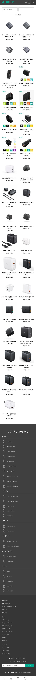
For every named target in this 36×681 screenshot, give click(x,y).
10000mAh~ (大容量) (12, 481)
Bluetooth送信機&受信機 (13, 546)
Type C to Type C (11, 511)
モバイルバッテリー (8, 471)
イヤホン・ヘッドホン (12, 541)
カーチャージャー (11, 456)
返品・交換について (7, 625)
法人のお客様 (5, 647)
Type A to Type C (11, 506)
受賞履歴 (4, 609)
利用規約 (4, 640)
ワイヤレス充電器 (11, 451)
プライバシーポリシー (7, 631)
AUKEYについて (6, 603)
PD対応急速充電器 (11, 446)
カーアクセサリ (7, 551)
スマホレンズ (10, 581)
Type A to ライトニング (12, 496)
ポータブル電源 (10, 461)
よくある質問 (5, 634)
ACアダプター (10, 441)
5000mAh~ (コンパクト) (12, 476)
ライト (8, 571)
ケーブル (5, 491)
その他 (4, 566)
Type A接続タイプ (11, 526)
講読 (29, 665)
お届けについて (6, 628)
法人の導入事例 (6, 653)
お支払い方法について (7, 623)
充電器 (4, 436)
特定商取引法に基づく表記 (9, 606)
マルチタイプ (10, 515)
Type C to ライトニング (12, 501)
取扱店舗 (4, 612)
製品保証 (4, 637)
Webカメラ (9, 576)
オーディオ (6, 536)
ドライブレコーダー (11, 556)
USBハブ (5, 521)
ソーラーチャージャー (12, 466)
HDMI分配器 (10, 591)
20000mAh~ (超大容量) (12, 486)
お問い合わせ (5, 620)
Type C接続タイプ (11, 531)
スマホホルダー (10, 561)
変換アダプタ (10, 586)
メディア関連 (5, 650)
